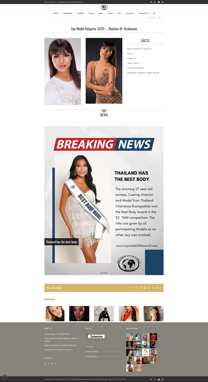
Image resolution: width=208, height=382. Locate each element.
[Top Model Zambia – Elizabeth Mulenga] (153, 352)
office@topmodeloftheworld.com (70, 2)
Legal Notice (92, 356)
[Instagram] (45, 364)
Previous (152, 17)
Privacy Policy (92, 351)
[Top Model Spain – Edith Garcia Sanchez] (153, 360)
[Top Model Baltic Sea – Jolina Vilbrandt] (145, 337)
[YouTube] (52, 364)
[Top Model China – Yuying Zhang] (137, 337)
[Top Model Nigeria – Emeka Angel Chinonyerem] (153, 337)
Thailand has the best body (61, 241)
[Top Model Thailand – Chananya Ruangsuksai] (145, 360)
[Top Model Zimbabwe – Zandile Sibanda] (129, 360)
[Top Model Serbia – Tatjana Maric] (137, 344)
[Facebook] (49, 364)
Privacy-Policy (121, 379)
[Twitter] (55, 364)
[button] (154, 13)
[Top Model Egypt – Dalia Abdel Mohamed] (137, 352)
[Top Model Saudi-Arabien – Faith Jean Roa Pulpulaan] (145, 344)
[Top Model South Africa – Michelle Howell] (137, 368)
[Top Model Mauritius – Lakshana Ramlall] (129, 352)
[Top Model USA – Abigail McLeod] (137, 360)
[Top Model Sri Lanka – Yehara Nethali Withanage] (129, 368)
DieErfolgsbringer (101, 379)
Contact (90, 346)
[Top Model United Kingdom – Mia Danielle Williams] (129, 344)
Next (160, 17)
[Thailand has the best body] (104, 200)
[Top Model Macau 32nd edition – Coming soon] (145, 352)
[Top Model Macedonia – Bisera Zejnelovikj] (153, 344)
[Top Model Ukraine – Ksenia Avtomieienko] (129, 337)
